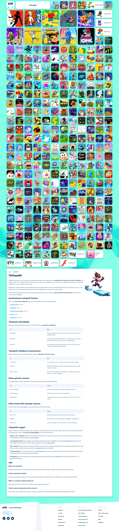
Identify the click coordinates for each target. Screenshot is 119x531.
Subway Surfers (14, 304)
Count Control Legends (16, 311)
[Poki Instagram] (8, 518)
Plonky (12, 314)
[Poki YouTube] (12, 518)
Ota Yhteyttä (81, 513)
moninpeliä (24, 407)
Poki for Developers (103, 513)
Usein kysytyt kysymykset (84, 510)
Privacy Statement (83, 519)
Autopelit (60, 510)
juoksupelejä (35, 437)
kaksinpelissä (53, 381)
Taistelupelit (39, 451)
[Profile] (8, 7)
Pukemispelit (61, 522)
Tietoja (100, 510)
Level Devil (13, 308)
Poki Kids (100, 516)
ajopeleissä (40, 448)
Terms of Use (81, 525)
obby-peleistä (51, 443)
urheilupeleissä (58, 456)
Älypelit (60, 519)
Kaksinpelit (61, 516)
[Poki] (10, 4)
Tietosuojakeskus (82, 516)
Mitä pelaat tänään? (12, 7)
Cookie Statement (83, 522)
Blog (99, 519)
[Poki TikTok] (4, 518)
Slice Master (13, 317)
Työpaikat (100, 522)
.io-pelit (60, 513)
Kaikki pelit (61, 525)
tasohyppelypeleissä (68, 441)
